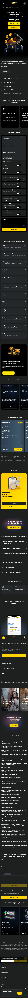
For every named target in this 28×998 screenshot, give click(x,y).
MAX (2, 982)
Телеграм (3, 988)
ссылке (22, 461)
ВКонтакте (3, 984)
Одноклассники (4, 986)
